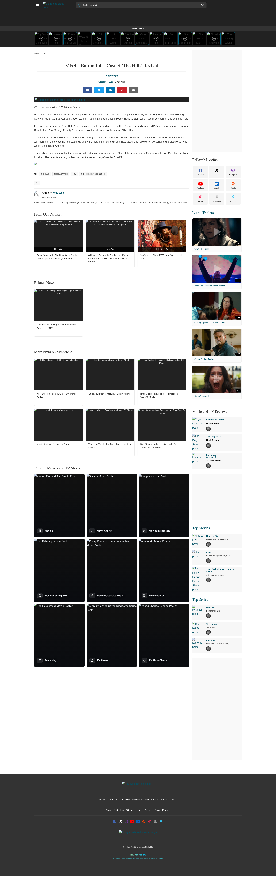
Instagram (233, 175)
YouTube (200, 188)
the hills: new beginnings (93, 174)
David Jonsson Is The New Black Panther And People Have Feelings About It (57, 257)
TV (45, 53)
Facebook (200, 175)
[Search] (203, 5)
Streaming (125, 799)
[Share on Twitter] (99, 90)
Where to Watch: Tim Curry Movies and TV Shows (109, 446)
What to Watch (151, 799)
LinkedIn (217, 188)
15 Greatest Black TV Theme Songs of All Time (161, 257)
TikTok (200, 201)
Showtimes (137, 799)
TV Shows (113, 799)
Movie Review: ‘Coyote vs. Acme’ (53, 444)
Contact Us (119, 810)
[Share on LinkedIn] (110, 90)
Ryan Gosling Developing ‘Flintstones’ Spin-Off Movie (159, 395)
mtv (74, 174)
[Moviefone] (55, 5)
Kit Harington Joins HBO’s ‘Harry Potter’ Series (57, 395)
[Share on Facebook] (87, 90)
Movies (102, 799)
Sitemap (130, 810)
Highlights (138, 28)
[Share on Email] (133, 90)
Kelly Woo (112, 75)
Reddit (233, 188)
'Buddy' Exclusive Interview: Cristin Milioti (109, 393)
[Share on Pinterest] (122, 90)
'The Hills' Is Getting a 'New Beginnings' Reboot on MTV (57, 326)
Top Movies (201, 527)
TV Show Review (213, 460)
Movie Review (212, 423)
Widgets (233, 201)
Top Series (200, 599)
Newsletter (217, 201)
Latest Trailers (203, 212)
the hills (45, 174)
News (36, 53)
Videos (164, 799)
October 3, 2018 (105, 82)
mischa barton (61, 174)
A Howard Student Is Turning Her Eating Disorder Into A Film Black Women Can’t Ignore (108, 258)
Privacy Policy (161, 810)
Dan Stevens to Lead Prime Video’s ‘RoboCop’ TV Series (158, 446)
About (108, 810)
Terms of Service (144, 810)
